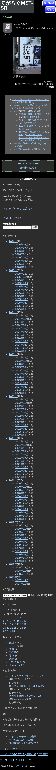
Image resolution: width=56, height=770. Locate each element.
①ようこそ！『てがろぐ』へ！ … (28, 676)
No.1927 (8, 34)
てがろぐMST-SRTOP (12, 754)
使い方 (12, 655)
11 (21, 621)
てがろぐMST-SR (16, 5)
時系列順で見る (25, 102)
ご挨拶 (12, 652)
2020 (13, 480)
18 (21, 624)
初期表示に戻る (28, 167)
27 (4, 631)
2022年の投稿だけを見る (31, 126)
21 (8, 627)
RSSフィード (10, 748)
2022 (13, 396)
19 (25, 624)
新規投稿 (49, 3)
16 (14, 624)
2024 (13, 312)
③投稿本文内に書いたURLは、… (27, 695)
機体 (11, 649)
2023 (13, 354)
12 (25, 621)
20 (4, 627)
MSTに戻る (12, 217)
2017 (13, 577)
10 (18, 621)
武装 (11, 658)
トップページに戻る (18, 208)
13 (4, 624)
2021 (13, 438)
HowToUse (15, 665)
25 (21, 627)
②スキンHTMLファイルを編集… (27, 686)
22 (11, 627)
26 (25, 627)
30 (14, 631)
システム (14, 646)
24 (18, 627)
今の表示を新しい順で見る (24, 743)
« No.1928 (21, 163)
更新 (11, 642)
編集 (51, 87)
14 (8, 624)
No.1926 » (35, 163)
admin (49, 82)
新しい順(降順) (38, 595)
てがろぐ (19, 765)
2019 (13, 522)
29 (11, 631)
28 (8, 631)
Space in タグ (16, 662)
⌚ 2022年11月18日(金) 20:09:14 (29, 84)
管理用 (50, 9)
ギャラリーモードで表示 (22, 736)
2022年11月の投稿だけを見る (33, 120)
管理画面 (43, 754)
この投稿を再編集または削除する (28, 149)
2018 (13, 564)
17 (18, 624)
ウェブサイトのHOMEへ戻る (16, 760)
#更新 (17, 24)
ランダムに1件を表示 (21, 739)
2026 (13, 241)
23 (14, 627)
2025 (13, 270)
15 (11, 624)
